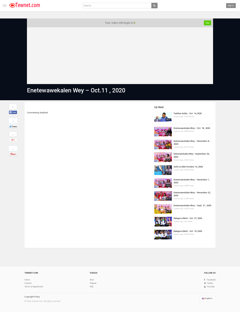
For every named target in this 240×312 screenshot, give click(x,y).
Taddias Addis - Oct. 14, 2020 (188, 113)
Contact (28, 283)
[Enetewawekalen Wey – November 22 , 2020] (163, 196)
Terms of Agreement (33, 287)
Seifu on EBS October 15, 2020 (188, 166)
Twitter (210, 283)
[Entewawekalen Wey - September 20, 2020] (163, 157)
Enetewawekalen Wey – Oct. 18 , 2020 (192, 128)
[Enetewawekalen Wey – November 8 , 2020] (163, 144)
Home (27, 280)
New (92, 280)
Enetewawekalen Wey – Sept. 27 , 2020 (192, 205)
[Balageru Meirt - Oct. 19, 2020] (163, 234)
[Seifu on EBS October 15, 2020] (163, 170)
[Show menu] (4, 5)
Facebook (211, 280)
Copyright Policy (32, 297)
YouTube (211, 287)
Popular (93, 283)
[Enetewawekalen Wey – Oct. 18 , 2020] (163, 131)
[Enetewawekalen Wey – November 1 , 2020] (163, 183)
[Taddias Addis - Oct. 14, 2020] (163, 117)
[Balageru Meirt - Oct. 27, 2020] (163, 221)
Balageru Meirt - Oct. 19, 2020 (188, 231)
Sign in (231, 5)
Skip (207, 23)
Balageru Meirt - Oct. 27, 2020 (188, 218)
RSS (91, 287)
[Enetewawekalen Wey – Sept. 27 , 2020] (163, 209)
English (208, 298)
